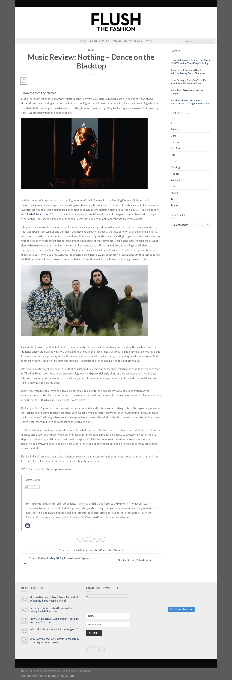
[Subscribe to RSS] (23, 41)
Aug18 (99, 550)
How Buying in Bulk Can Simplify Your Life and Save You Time (188, 82)
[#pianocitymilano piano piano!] (165, 591)
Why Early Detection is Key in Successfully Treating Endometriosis (190, 102)
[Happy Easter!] (165, 596)
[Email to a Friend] (91, 539)
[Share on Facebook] (80, 539)
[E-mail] (27, 526)
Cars (173, 135)
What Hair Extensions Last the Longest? (53, 629)
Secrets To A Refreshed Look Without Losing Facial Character (188, 72)
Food (149, 41)
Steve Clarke (114, 550)
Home (83, 41)
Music (91, 50)
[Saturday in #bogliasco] (196, 589)
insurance (176, 180)
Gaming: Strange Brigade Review (136, 560)
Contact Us (36, 671)
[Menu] (19, 3)
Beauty (128, 41)
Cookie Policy (70, 671)
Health (93, 41)
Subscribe (85, 671)
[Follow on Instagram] (19, 41)
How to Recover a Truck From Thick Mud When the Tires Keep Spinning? (190, 61)
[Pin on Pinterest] (97, 539)
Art (173, 123)
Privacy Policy (52, 671)
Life (173, 186)
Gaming (175, 167)
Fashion (138, 41)
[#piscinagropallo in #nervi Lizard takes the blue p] (196, 599)
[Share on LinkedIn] (102, 539)
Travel (117, 41)
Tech (173, 199)
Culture (104, 41)
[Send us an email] (95, 649)
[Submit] (211, 41)
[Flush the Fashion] (116, 22)
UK (122, 550)
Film (173, 154)
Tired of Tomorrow (36, 214)
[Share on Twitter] (85, 539)
